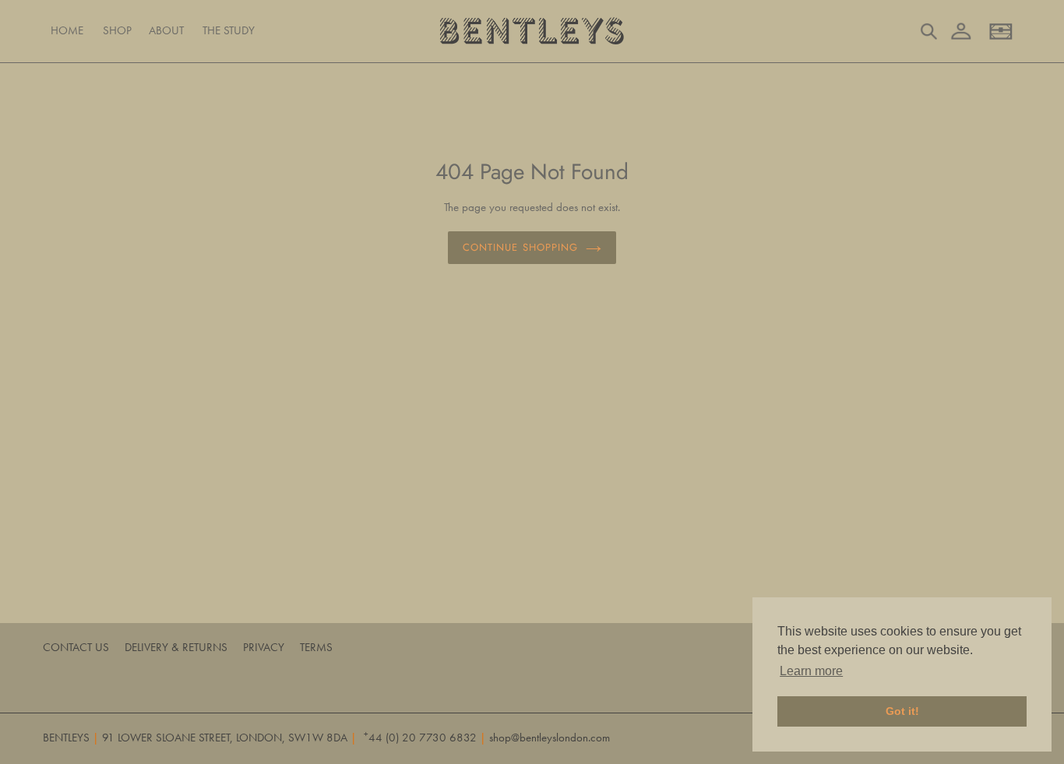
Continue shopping (520, 247)
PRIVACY (263, 647)
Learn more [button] (811, 671)
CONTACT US (76, 647)
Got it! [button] (902, 711)
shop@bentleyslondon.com (549, 737)
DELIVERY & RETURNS (176, 647)
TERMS (316, 647)
